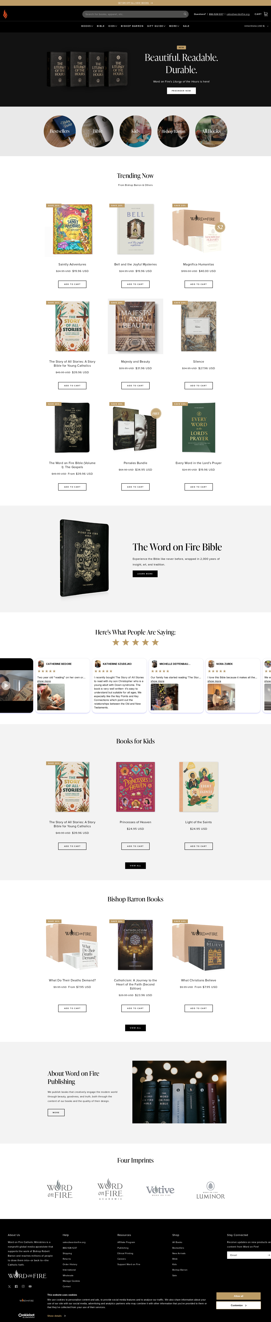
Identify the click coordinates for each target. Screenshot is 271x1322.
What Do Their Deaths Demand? (72, 980)
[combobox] (135, 14)
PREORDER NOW (181, 90)
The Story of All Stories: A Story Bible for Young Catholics (72, 363)
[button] (265, 14)
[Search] (185, 14)
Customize (237, 1305)
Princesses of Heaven (135, 822)
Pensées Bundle (135, 463)
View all (135, 865)
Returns (67, 1258)
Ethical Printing (125, 1253)
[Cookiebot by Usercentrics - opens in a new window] (26, 1316)
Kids (174, 1264)
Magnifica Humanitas (198, 264)
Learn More (145, 573)
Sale (174, 1275)
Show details (54, 1315)
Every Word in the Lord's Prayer (199, 463)
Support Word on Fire (128, 1264)
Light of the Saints (198, 822)
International (69, 1269)
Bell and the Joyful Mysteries (135, 264)
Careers (121, 1258)
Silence (198, 361)
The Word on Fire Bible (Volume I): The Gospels (72, 465)
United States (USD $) (254, 25)
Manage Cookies (71, 1280)
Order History (70, 1264)
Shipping (67, 1253)
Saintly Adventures (72, 264)
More (56, 1112)
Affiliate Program (126, 1242)
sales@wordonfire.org (238, 14)
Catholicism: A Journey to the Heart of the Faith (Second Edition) (135, 984)
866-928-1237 (216, 14)
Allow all (238, 1296)
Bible (175, 1258)
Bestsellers (178, 1247)
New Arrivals (179, 1253)
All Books (177, 1242)
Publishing (122, 1247)
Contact (67, 1286)
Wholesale (68, 1275)
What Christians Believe (198, 980)
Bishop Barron (180, 1269)
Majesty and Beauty (135, 361)
